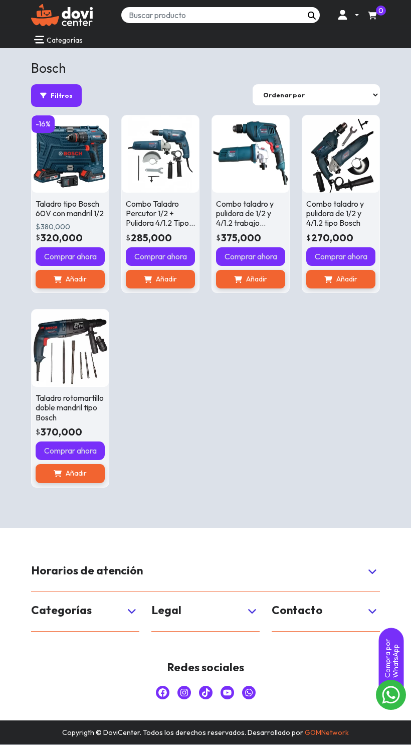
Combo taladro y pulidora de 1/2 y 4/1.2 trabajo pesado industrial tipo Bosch (245, 223)
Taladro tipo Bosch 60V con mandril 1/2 (70, 208)
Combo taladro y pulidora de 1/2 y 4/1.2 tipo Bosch (335, 213)
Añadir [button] (76, 278)
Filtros (62, 95)
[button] (345, 15)
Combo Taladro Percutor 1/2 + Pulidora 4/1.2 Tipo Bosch (157, 218)
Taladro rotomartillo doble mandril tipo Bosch (70, 407)
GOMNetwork (327, 732)
